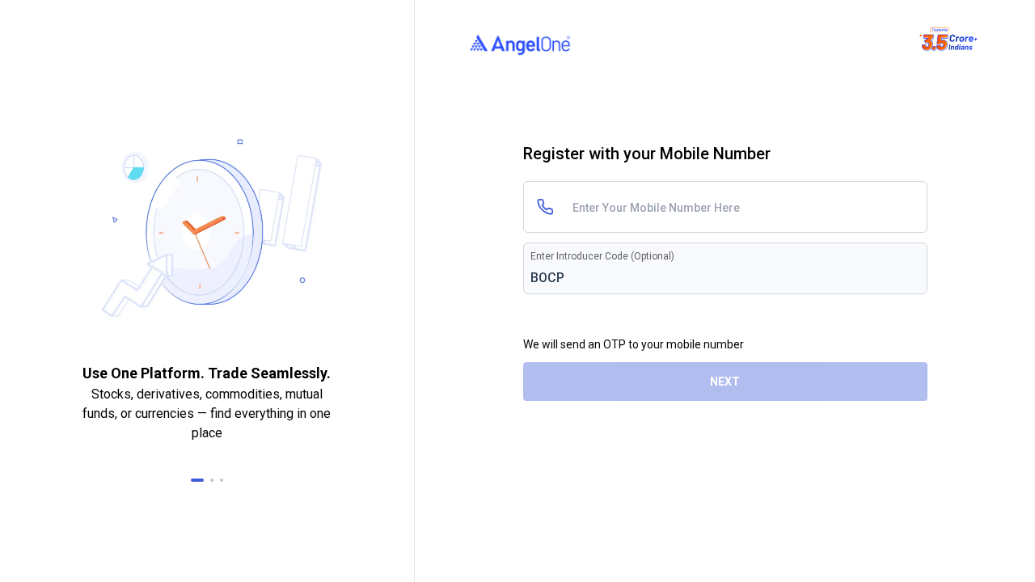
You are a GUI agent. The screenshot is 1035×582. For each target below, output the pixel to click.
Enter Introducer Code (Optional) (602, 256)
